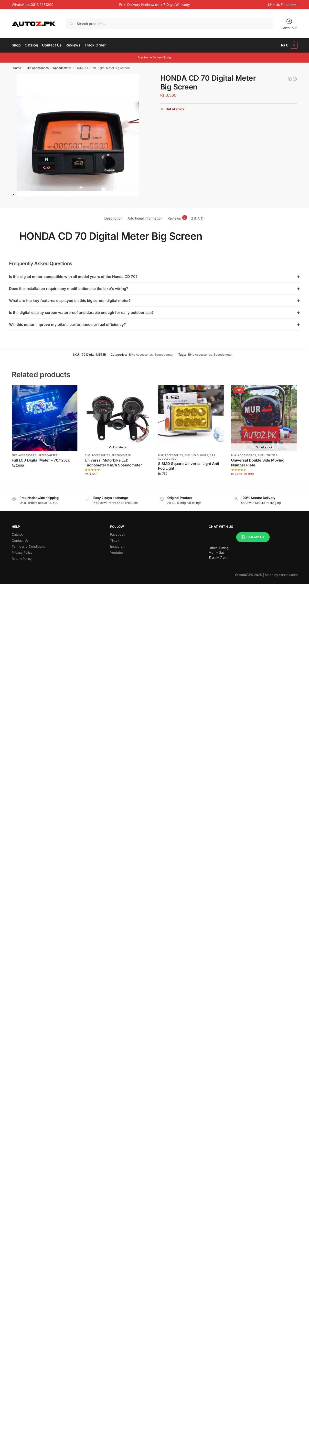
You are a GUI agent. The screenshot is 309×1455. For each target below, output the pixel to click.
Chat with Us (255, 537)
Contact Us (20, 540)
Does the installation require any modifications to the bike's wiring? (154, 288)
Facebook (117, 534)
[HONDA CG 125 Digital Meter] (294, 79)
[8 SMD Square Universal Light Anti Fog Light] (191, 418)
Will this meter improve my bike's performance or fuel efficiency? (154, 324)
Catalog (17, 534)
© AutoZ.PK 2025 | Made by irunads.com (266, 575)
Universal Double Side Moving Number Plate (257, 462)
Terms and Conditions (28, 546)
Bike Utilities (267, 455)
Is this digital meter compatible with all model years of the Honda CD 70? (154, 276)
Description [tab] (113, 218)
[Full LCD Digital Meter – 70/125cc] (45, 418)
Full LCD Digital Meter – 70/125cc (41, 460)
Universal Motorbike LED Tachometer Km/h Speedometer (113, 462)
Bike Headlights (196, 455)
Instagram (117, 546)
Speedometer (62, 68)
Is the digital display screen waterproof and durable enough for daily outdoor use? (154, 312)
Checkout (289, 28)
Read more (117, 483)
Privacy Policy (22, 552)
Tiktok (114, 540)
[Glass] (290, 79)
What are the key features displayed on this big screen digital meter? (154, 300)
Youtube (116, 552)
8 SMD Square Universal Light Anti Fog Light (188, 466)
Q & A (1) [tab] (198, 218)
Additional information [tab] (145, 218)
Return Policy (22, 559)
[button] (289, 45)
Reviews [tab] (177, 218)
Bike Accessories (37, 68)
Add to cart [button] (45, 475)
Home (17, 68)
